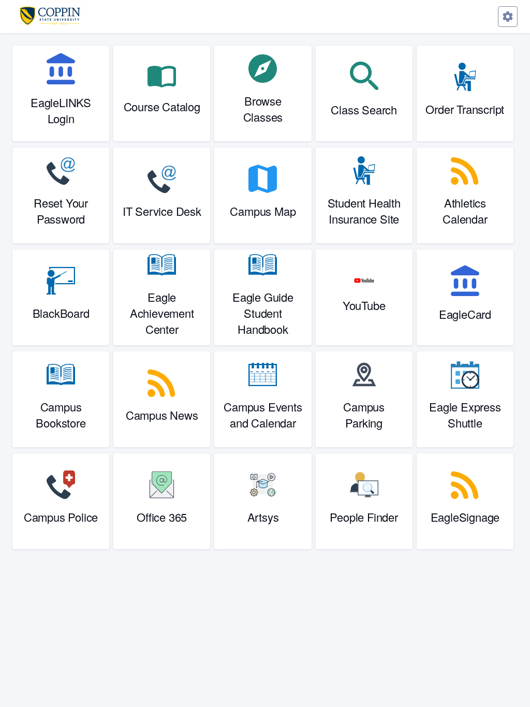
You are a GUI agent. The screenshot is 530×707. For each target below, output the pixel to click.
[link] (60, 93)
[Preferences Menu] (508, 16)
